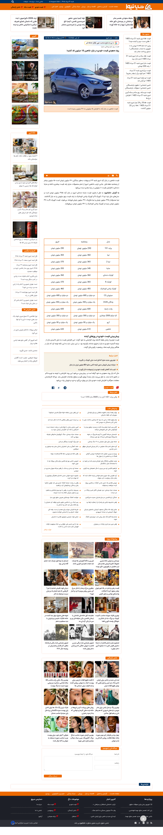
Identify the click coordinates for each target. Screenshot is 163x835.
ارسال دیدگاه (53, 776)
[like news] (46, 176)
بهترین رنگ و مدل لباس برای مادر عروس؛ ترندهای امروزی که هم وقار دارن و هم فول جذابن (107, 710)
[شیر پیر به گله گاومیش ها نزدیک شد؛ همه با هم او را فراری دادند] (81, 550)
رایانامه (117, 763)
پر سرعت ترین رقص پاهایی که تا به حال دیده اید (63, 420)
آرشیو (40, 816)
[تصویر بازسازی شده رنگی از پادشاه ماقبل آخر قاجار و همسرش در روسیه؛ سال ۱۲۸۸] (56, 632)
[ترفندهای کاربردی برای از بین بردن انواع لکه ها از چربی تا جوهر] (25, 173)
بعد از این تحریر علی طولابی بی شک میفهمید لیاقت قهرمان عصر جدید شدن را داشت (62, 525)
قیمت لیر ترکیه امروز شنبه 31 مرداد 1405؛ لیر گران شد (139, 79)
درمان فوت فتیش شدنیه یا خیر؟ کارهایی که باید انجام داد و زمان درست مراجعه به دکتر (57, 591)
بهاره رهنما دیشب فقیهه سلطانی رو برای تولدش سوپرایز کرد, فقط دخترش (102, 413)
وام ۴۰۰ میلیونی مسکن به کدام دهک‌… (103, 810)
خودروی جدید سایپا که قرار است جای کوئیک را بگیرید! (97, 360)
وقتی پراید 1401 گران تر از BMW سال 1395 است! (99, 397)
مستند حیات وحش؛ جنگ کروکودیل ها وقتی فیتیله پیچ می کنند (62, 435)
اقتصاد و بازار (91, 6)
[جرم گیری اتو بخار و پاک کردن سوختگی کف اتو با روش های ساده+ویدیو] (25, 199)
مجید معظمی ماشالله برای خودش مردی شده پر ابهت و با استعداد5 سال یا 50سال (100, 462)
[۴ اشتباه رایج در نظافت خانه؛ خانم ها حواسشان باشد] (25, 146)
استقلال (74, 816)
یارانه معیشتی (51, 816)
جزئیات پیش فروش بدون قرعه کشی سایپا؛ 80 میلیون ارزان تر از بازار (92, 365)
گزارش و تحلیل (102, 6)
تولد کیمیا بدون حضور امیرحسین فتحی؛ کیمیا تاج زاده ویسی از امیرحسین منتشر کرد (73, 23)
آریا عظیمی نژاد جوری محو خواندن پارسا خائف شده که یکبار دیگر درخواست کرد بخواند (100, 476)
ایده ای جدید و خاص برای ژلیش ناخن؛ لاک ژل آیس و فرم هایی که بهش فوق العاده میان (107, 683)
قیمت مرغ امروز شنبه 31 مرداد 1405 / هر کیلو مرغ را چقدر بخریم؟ (138, 72)
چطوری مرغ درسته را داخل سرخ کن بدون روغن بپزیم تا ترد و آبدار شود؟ (82, 591)
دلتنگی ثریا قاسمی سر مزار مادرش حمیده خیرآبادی (101, 497)
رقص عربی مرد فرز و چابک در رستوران (105, 524)
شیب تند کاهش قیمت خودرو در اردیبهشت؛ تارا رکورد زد (97, 369)
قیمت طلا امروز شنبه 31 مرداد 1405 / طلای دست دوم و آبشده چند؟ (138, 40)
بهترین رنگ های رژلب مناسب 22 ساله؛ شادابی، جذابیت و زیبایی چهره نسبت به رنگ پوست (57, 683)
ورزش (83, 6)
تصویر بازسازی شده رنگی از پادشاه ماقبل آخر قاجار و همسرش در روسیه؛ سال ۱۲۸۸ (56, 646)
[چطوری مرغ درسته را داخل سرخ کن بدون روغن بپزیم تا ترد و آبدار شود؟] (81, 577)
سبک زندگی (76, 6)
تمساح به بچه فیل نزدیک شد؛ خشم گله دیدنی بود (56, 562)
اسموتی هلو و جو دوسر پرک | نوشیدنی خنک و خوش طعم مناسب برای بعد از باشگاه (26, 75)
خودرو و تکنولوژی (58, 793)
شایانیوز (82, 823)
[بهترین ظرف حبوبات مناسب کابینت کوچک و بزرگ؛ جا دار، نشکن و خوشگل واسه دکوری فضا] (107, 605)
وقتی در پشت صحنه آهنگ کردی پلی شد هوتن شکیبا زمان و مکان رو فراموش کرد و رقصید (61, 484)
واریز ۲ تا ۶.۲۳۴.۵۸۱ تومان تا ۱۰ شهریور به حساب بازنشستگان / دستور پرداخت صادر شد (140, 49)
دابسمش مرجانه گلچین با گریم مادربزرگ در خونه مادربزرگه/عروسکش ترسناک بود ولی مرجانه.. (102, 435)
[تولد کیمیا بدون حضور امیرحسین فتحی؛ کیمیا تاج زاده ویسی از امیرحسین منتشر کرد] (94, 22)
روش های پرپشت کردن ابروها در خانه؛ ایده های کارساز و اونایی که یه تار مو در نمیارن (82, 710)
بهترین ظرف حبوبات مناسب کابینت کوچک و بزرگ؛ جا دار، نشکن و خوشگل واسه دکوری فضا (107, 618)
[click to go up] (143, 818)
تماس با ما (39, 1)
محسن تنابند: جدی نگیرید (28, 350)
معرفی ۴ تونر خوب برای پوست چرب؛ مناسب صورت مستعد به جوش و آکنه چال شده (57, 738)
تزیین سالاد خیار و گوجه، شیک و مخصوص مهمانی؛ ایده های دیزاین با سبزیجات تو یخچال (25, 118)
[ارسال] (112, 175)
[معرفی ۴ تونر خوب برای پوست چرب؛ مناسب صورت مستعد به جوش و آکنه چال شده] (56, 724)
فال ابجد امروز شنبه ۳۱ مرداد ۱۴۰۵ (26, 256)
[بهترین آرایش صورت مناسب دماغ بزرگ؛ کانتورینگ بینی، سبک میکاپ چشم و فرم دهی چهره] (81, 724)
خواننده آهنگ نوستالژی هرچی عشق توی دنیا (64, 497)
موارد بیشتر (47, 529)
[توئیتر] (59, 388)
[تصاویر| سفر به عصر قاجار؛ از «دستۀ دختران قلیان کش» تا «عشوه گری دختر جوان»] (107, 632)
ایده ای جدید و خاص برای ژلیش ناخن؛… (103, 816)
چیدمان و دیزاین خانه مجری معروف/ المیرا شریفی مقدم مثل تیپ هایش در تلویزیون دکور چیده (107, 564)
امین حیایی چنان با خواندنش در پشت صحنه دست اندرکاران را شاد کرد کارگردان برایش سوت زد (62, 428)
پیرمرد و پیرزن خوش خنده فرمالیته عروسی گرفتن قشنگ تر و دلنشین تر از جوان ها (101, 455)
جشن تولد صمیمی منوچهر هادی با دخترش (65, 517)
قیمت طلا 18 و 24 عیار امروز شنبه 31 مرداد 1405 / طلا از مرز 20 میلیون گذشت (139, 105)
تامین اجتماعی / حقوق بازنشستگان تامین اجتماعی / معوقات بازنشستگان (138, 87)
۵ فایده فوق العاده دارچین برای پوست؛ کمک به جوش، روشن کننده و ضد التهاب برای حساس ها (82, 683)
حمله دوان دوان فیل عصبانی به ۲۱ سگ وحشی (102, 442)
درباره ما (32, 1)
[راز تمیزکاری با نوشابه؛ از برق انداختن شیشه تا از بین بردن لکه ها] (25, 229)
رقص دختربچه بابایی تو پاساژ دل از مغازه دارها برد (101, 502)
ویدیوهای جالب (112, 408)
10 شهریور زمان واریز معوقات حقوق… (140, 804)
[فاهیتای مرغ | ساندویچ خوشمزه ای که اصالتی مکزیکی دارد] (25, 49)
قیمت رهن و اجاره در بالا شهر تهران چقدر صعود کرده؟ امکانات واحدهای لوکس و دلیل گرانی (107, 591)
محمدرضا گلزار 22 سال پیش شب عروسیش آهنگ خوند (101, 518)
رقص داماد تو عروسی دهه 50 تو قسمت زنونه (64, 454)
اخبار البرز (55, 6)
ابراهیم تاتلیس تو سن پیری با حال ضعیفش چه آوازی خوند (100, 469)
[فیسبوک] (53, 388)
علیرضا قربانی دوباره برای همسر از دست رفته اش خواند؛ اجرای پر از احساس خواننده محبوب (63, 510)
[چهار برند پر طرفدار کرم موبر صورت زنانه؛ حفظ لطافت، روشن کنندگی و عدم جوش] (107, 724)
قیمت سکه (50, 804)
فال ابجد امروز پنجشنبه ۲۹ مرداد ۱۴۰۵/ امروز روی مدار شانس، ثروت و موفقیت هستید (25, 268)
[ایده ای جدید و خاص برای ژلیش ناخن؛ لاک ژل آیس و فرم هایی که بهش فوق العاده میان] (107, 669)
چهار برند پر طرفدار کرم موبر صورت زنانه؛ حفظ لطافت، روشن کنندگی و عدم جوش (107, 738)
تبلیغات (26, 1)
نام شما (116, 754)
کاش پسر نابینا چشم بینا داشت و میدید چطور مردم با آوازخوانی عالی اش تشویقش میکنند (100, 428)
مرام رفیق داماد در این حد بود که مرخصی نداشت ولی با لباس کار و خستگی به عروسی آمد (99, 421)
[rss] (150, 823)
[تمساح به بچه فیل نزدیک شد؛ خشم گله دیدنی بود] (56, 550)
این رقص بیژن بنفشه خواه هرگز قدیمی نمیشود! (63, 412)
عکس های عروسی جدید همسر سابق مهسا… (138, 816)
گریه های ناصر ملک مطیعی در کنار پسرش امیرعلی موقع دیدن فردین (100, 447)
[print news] (108, 176)
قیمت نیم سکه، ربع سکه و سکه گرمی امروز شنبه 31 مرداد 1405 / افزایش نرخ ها (138, 95)
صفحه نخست (113, 6)
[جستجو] (13, 1)
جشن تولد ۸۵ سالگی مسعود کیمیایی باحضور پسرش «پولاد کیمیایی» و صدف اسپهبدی (100, 510)
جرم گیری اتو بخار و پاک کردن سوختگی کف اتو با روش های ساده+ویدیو (27, 212)
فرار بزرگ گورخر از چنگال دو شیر (68, 442)
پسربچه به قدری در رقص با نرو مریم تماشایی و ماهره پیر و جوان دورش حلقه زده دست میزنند (62, 491)
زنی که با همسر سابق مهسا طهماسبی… (140, 810)
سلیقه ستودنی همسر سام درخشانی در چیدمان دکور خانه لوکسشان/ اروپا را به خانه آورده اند (121, 23)
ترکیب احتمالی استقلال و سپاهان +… (104, 804)
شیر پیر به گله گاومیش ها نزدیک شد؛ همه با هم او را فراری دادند (83, 562)
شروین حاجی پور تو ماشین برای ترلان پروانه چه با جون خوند (62, 462)
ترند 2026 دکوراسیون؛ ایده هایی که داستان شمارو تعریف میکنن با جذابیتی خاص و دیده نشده (25, 23)
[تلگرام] (65, 388)
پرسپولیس (50, 810)
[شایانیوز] (139, 6)
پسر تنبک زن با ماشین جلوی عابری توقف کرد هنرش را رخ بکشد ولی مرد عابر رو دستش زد (61, 503)
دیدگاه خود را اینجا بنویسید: (83, 754)
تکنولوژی (68, 6)
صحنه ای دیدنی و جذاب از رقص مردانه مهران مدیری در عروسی (61, 469)
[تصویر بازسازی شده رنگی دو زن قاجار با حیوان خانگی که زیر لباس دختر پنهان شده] (81, 632)
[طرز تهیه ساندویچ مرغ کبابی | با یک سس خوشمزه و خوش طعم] (25, 93)
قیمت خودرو (108, 387)
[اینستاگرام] (146, 823)
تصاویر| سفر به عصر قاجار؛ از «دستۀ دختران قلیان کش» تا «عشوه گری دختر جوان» (107, 646)
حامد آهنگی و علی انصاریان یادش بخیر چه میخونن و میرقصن (61, 447)
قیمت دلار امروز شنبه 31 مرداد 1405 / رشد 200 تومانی (138, 65)
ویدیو (61, 6)
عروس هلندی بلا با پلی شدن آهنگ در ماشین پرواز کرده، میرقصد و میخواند (101, 484)
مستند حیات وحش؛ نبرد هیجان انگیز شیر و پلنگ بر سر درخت (100, 491)
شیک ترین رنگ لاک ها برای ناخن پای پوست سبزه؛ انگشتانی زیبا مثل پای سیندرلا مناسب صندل (56, 710)
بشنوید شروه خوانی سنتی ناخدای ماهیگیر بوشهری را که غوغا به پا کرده (61, 476)
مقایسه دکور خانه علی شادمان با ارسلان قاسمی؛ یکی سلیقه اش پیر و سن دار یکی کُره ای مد (82, 618)
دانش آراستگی (72, 810)
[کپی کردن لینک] (116, 175)
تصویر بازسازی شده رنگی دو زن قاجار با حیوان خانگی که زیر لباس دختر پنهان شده (82, 646)
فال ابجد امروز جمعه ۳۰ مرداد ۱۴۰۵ (25, 260)
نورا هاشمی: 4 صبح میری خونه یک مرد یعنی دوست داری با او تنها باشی (25, 319)
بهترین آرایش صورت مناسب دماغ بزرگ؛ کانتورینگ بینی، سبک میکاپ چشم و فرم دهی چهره (82, 738)
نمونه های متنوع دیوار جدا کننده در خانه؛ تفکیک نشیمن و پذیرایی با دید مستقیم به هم (56, 618)
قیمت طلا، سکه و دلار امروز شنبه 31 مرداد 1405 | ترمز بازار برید (138, 57)
